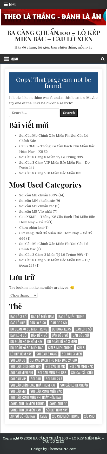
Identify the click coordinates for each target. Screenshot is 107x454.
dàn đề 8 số (81, 335)
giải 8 (81, 347)
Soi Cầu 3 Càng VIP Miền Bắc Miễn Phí (50, 173)
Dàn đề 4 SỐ (39, 335)
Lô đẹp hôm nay (21, 354)
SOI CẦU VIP (18, 378)
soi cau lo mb (55, 366)
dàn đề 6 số (60, 335)
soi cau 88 (17, 360)
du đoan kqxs (61, 329)
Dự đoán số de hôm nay (26, 341)
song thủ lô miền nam (25, 410)
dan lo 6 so (38, 322)
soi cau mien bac (81, 366)
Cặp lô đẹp (17, 322)
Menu (12, 4)
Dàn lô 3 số (84, 329)
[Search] (102, 59)
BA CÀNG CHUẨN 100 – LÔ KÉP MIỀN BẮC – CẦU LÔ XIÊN (53, 35)
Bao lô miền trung (71, 316)
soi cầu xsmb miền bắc (46, 391)
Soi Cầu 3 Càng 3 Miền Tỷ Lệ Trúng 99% (51, 157)
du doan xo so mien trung (28, 329)
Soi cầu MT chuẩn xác (36, 206)
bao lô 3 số (18, 316)
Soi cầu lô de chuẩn (74, 385)
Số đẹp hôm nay (57, 410)
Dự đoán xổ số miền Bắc (26, 347)
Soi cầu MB (18, 391)
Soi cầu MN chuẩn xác (37, 201)
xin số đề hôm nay (22, 416)
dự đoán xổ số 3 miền (62, 341)
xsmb (44, 416)
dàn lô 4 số (18, 335)
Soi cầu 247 (54, 378)
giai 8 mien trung (60, 347)
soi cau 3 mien (72, 354)
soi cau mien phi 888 (52, 372)
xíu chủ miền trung (65, 416)
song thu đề (58, 403)
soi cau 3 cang (46, 354)
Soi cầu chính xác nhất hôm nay (33, 385)
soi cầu (36, 378)
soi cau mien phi (21, 372)
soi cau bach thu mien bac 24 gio (53, 360)
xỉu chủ (89, 416)
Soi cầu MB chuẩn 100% (38, 195)
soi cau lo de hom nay (25, 366)
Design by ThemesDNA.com (53, 449)
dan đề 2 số (59, 322)
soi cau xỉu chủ (82, 372)
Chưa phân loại (31, 228)
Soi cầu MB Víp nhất (35, 212)
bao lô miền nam (42, 316)
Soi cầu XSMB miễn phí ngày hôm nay (35, 397)
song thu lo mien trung (27, 403)
